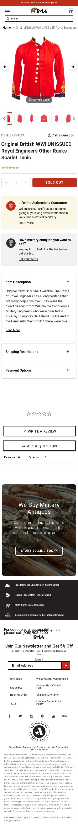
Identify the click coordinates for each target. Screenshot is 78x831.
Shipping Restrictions (22, 352)
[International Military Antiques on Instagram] (32, 716)
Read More (13, 330)
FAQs (13, 703)
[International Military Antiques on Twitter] (20, 716)
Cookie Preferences (39, 749)
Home (7, 27)
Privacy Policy (15, 747)
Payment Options (19, 370)
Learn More (26, 222)
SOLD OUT (54, 183)
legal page (30, 811)
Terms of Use (29, 747)
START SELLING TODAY (39, 550)
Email (39, 659)
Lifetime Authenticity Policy (48, 702)
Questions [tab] (35, 457)
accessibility (42, 629)
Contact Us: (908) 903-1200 (49, 687)
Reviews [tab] (9, 457)
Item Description (18, 282)
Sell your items (28, 259)
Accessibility (62, 747)
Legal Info (50, 747)
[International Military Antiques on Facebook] (9, 716)
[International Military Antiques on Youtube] (55, 716)
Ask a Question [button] (42, 446)
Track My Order (18, 694)
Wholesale (16, 678)
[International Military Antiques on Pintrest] (43, 716)
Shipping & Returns (47, 694)
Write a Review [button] (42, 431)
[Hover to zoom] (39, 69)
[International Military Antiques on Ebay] (66, 716)
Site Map (41, 747)
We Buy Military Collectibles (52, 678)
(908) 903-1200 (35, 632)
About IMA (16, 688)
